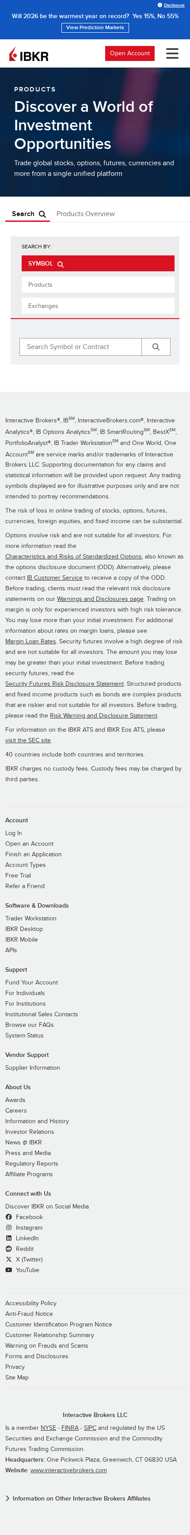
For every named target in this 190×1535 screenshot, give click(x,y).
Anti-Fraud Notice (29, 1314)
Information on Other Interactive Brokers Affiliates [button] (82, 1498)
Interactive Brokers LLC (95, 1415)
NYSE (48, 1428)
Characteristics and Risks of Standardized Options (73, 556)
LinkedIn (26, 1238)
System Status (24, 1035)
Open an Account (29, 843)
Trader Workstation (31, 918)
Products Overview (86, 214)
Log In (13, 833)
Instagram (28, 1227)
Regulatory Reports (31, 1163)
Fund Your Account (31, 982)
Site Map (17, 1377)
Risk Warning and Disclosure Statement (103, 715)
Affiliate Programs (29, 1174)
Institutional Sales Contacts (41, 1014)
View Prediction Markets (95, 27)
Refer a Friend (25, 886)
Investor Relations (29, 1132)
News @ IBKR (23, 1142)
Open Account (130, 53)
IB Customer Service (55, 577)
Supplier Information (32, 1067)
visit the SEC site (28, 740)
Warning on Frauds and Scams (46, 1345)
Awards (15, 1100)
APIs (11, 950)
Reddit (24, 1249)
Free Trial (18, 875)
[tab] (98, 263)
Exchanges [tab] (43, 306)
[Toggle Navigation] (170, 53)
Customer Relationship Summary (49, 1335)
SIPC (90, 1428)
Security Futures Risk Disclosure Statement (64, 684)
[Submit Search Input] (156, 347)
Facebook (28, 1217)
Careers (16, 1110)
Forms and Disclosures (36, 1356)
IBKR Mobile (21, 939)
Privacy (15, 1367)
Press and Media (28, 1153)
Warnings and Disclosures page (100, 599)
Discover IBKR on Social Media (47, 1206)
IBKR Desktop (24, 929)
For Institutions (25, 1003)
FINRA (70, 1428)
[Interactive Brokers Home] (29, 53)
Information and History (37, 1121)
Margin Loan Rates (30, 641)
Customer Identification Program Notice (58, 1324)
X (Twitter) (28, 1259)
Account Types (25, 865)
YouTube (26, 1270)
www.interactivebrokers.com (68, 1470)
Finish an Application (33, 854)
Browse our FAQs (29, 1025)
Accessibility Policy (31, 1303)
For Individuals (25, 993)
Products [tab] (40, 285)
